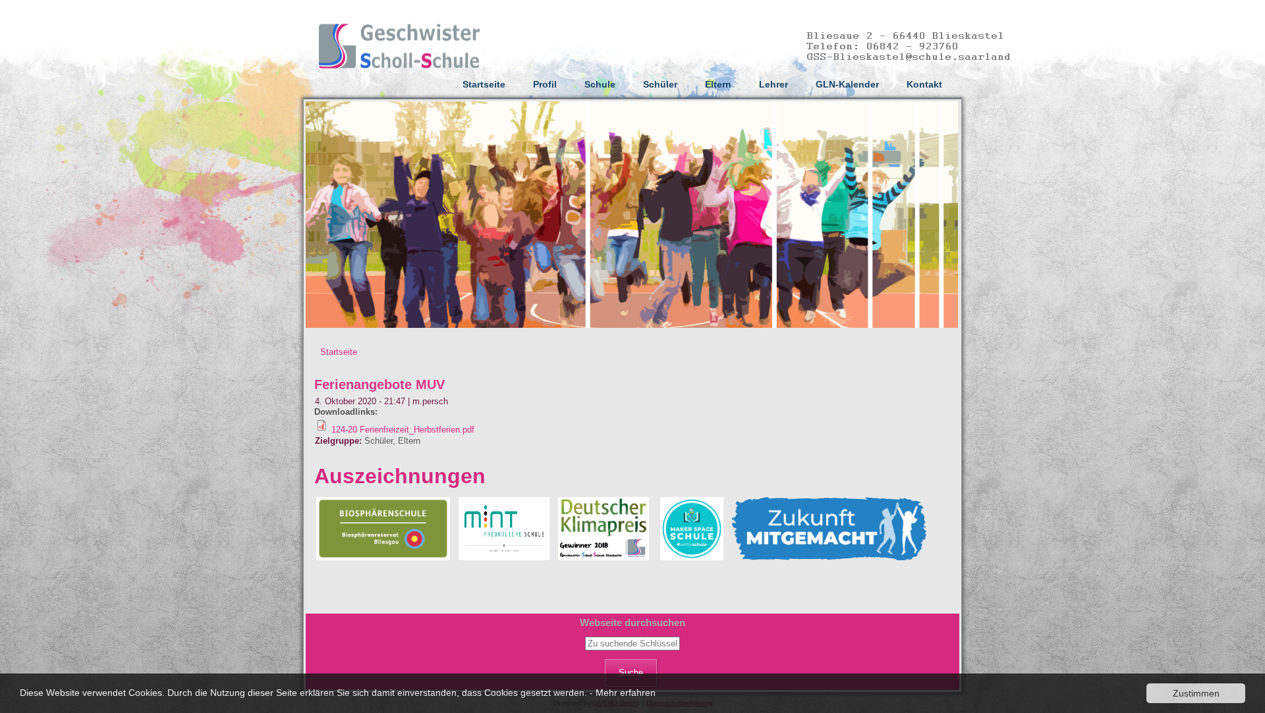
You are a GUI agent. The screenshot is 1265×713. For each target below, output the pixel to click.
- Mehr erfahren (623, 692)
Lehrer (773, 84)
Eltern (718, 84)
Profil (545, 84)
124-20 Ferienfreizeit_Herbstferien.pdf (402, 430)
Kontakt (924, 84)
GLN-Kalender (847, 84)
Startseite (484, 84)
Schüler (660, 84)
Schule (599, 84)
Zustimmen (1196, 693)
